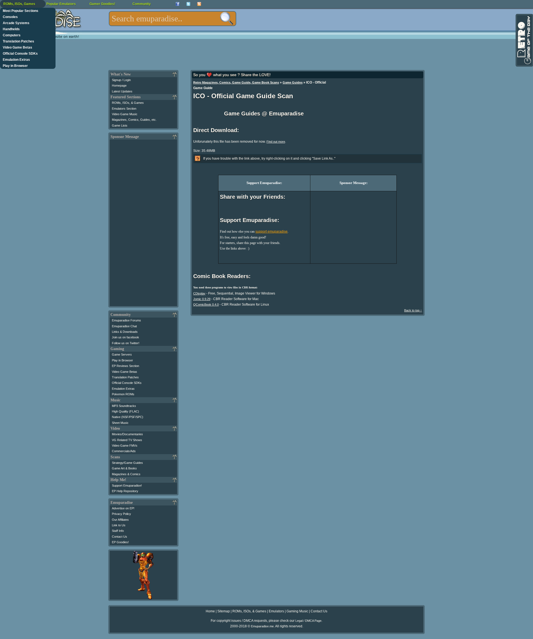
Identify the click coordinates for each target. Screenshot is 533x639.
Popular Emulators (61, 4)
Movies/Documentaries (127, 434)
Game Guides (293, 82)
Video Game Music (124, 114)
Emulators (276, 611)
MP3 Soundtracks (124, 405)
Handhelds (11, 29)
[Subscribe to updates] (199, 4)
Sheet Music (120, 422)
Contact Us (119, 536)
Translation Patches (18, 41)
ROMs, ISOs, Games (19, 4)
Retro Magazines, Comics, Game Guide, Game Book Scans (236, 82)
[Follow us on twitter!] (188, 4)
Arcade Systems (16, 23)
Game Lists (119, 125)
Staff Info (118, 530)
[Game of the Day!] (524, 40)
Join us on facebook (125, 337)
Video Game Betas (17, 47)
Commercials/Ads (124, 451)
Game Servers (122, 354)
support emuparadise (271, 231)
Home (210, 611)
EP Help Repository (125, 491)
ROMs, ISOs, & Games (128, 102)
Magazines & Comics (126, 474)
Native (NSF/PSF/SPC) (127, 417)
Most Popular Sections (20, 11)
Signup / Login (121, 80)
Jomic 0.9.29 (201, 299)
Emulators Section (124, 108)
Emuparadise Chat (124, 326)
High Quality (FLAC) (125, 411)
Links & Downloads (125, 331)
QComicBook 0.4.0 (206, 304)
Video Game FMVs (124, 445)
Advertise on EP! (123, 508)
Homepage (119, 85)
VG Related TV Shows (127, 440)
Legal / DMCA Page (308, 620)
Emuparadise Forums (126, 320)
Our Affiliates (120, 519)
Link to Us (118, 525)
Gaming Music (297, 611)
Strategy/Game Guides (127, 462)
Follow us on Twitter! (125, 343)
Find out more (275, 141)
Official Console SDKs (20, 54)
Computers (12, 35)
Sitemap (223, 611)
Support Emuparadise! (127, 485)
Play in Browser (15, 66)
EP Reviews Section (125, 366)
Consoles (10, 17)
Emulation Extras (16, 60)
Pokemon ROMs (123, 394)
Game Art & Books (124, 468)
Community (141, 4)
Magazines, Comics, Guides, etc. (134, 119)
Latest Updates (122, 91)
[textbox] (172, 18)
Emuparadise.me (262, 626)
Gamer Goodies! (102, 4)
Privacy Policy (121, 513)
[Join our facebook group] (177, 4)
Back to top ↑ (413, 310)
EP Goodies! (120, 542)
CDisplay (199, 293)
